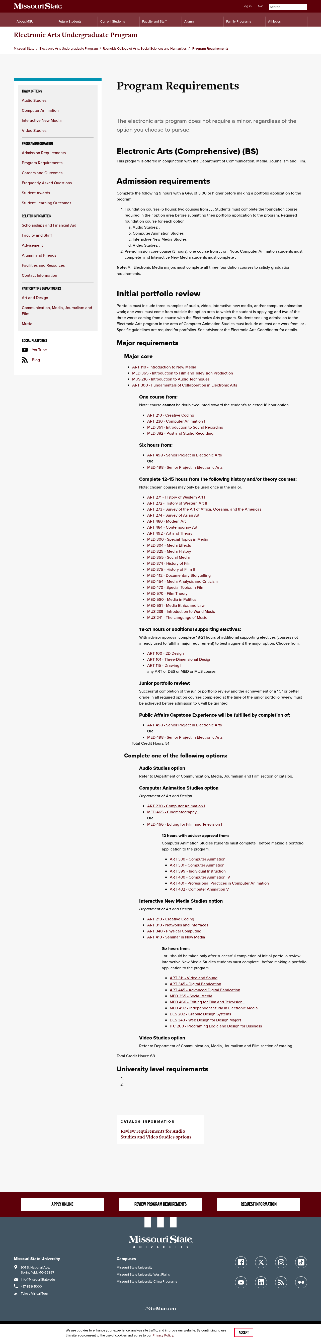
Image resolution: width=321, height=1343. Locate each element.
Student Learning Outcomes (46, 203)
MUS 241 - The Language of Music (177, 617)
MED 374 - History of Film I (170, 563)
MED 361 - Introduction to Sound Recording (185, 427)
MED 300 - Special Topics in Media (177, 539)
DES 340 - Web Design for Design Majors (205, 1020)
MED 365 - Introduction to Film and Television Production (182, 373)
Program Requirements (42, 162)
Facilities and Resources (43, 265)
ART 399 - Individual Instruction (198, 871)
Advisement (32, 245)
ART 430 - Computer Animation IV (200, 877)
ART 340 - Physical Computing (174, 931)
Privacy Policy (162, 1335)
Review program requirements (160, 1204)
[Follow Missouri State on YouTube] (241, 1282)
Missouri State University (134, 1267)
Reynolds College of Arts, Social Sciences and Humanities (145, 48)
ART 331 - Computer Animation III (199, 865)
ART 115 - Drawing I (164, 665)
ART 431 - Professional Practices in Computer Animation (219, 883)
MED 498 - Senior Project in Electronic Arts (184, 467)
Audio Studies (34, 100)
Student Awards (36, 193)
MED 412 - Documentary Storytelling (179, 575)
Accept (244, 1332)
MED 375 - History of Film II (171, 569)
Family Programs (238, 21)
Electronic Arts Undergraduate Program (75, 34)
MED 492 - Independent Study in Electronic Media (214, 1008)
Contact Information (39, 275)
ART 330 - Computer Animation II (199, 859)
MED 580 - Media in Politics (171, 599)
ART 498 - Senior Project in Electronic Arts (184, 455)
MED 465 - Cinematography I (173, 812)
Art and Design (35, 297)
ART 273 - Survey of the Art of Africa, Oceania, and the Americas (204, 509)
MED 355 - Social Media (168, 557)
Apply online (62, 1204)
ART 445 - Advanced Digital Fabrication (205, 990)
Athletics (274, 21)
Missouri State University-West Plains (143, 1274)
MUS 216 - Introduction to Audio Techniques (170, 379)
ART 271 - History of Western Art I (176, 497)
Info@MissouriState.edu (38, 1279)
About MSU (25, 21)
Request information (259, 1204)
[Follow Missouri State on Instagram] (281, 1262)
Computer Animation (40, 110)
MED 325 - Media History (169, 551)
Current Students (112, 21)
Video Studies (34, 130)
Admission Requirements (44, 152)
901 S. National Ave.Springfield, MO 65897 (37, 1270)
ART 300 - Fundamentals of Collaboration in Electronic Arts (184, 385)
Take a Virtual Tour (34, 1293)
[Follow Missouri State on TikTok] (301, 1262)
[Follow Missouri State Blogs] (281, 1282)
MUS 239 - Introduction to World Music (181, 611)
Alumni (189, 21)
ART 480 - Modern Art (166, 521)
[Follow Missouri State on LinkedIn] (261, 1282)
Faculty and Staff (154, 21)
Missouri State (24, 48)
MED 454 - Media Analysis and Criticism (182, 581)
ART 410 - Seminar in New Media (176, 937)
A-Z (260, 6)
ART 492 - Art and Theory (169, 533)
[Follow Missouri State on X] (261, 1262)
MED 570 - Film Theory (167, 593)
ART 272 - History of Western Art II (177, 503)
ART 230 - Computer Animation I (176, 421)
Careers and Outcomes (42, 172)
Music (27, 323)
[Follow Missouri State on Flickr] (301, 1282)
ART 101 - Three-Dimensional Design (179, 659)
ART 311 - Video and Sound (193, 978)
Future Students (69, 21)
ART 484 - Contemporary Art (172, 527)
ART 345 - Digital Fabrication (195, 984)
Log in (247, 6)
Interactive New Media (42, 120)
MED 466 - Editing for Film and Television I (184, 824)
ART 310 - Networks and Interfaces (177, 925)
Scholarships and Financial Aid (49, 225)
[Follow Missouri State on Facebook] (241, 1262)
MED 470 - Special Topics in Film (175, 587)
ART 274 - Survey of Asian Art (173, 515)
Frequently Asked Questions (47, 182)
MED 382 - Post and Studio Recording (180, 433)
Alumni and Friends (39, 255)
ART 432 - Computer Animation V (199, 889)
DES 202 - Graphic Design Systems (200, 1014)
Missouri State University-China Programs (147, 1281)
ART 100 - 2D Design (165, 653)
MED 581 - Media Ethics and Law (176, 605)
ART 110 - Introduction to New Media (164, 367)
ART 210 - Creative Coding (170, 415)
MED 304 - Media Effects (169, 545)
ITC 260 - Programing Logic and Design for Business (216, 1026)
